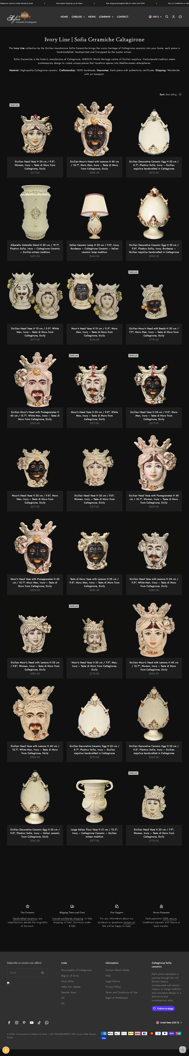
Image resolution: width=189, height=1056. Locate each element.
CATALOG (77, 16)
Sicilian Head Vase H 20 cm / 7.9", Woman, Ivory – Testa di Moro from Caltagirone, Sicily (154, 833)
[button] (5, 1050)
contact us (129, 922)
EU (63, 1003)
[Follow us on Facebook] (9, 1023)
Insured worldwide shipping (67, 918)
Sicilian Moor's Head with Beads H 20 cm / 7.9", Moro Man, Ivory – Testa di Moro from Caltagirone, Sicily (154, 332)
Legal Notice (113, 981)
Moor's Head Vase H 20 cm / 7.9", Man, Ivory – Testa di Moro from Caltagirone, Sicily (94, 666)
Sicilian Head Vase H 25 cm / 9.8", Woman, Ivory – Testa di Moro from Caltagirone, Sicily (35, 165)
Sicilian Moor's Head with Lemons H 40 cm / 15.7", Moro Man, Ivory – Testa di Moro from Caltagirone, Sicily (94, 165)
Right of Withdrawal (117, 998)
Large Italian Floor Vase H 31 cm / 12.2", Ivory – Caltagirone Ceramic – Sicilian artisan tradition (94, 833)
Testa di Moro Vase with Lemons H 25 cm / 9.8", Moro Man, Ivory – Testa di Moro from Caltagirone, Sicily (94, 582)
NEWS (92, 16)
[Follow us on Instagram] (17, 1023)
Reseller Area (68, 992)
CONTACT (122, 16)
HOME (64, 16)
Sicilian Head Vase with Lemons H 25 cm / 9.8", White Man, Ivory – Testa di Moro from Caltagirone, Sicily (154, 582)
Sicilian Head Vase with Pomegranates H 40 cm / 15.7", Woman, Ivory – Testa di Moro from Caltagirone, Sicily (154, 499)
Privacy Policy (113, 986)
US (62, 998)
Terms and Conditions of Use (122, 992)
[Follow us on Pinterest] (24, 1023)
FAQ (108, 975)
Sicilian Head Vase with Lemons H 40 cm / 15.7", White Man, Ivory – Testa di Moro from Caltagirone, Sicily (35, 749)
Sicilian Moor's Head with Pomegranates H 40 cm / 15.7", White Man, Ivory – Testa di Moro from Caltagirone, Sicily (35, 415)
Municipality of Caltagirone (76, 970)
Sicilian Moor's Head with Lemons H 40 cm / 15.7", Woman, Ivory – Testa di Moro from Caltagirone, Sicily (153, 666)
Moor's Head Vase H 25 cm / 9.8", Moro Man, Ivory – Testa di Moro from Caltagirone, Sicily (35, 499)
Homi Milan (67, 981)
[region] (94, 916)
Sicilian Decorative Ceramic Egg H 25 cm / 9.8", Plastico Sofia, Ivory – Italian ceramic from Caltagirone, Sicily (35, 833)
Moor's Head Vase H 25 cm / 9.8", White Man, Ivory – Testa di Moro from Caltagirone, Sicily (94, 415)
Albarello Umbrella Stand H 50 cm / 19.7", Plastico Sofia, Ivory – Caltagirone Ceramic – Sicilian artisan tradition (35, 248)
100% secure (170, 918)
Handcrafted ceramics (25, 918)
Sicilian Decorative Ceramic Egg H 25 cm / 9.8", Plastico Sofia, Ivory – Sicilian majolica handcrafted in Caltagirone (154, 749)
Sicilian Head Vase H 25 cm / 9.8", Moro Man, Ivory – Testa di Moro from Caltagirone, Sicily (153, 415)
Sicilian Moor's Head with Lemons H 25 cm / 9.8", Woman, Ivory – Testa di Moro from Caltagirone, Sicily (35, 666)
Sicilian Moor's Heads (117, 970)
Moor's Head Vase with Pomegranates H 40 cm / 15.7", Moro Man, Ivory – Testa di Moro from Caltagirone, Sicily (35, 582)
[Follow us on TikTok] (39, 1023)
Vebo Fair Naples (70, 986)
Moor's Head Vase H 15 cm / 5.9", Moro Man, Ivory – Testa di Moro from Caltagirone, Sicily (94, 332)
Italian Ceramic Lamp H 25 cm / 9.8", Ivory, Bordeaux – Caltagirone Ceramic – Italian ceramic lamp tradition (94, 248)
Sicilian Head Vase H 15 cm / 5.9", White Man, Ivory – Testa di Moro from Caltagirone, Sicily (35, 332)
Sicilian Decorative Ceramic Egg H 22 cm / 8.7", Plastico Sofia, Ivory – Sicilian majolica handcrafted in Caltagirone (154, 165)
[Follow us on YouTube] (32, 1023)
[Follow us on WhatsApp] (47, 1023)
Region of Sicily (70, 975)
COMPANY (104, 16)
